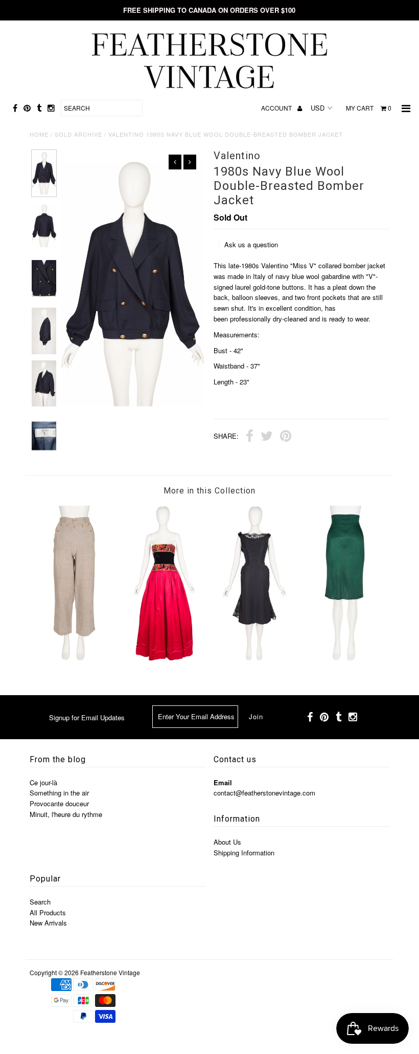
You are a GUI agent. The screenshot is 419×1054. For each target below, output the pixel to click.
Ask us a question (251, 244)
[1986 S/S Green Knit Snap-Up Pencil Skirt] (345, 658)
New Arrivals (48, 923)
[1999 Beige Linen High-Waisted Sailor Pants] (74, 658)
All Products (48, 912)
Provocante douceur (59, 803)
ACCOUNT (277, 107)
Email (223, 782)
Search (40, 902)
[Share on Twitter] (267, 437)
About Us (227, 842)
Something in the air (59, 793)
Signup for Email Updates (87, 717)
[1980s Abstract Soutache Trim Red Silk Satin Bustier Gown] (164, 658)
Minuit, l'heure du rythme (66, 814)
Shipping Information (244, 852)
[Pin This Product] (285, 437)
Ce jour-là (43, 782)
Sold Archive (78, 134)
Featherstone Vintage (110, 972)
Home (39, 134)
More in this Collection (209, 491)
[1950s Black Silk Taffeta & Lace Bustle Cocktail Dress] (254, 658)
